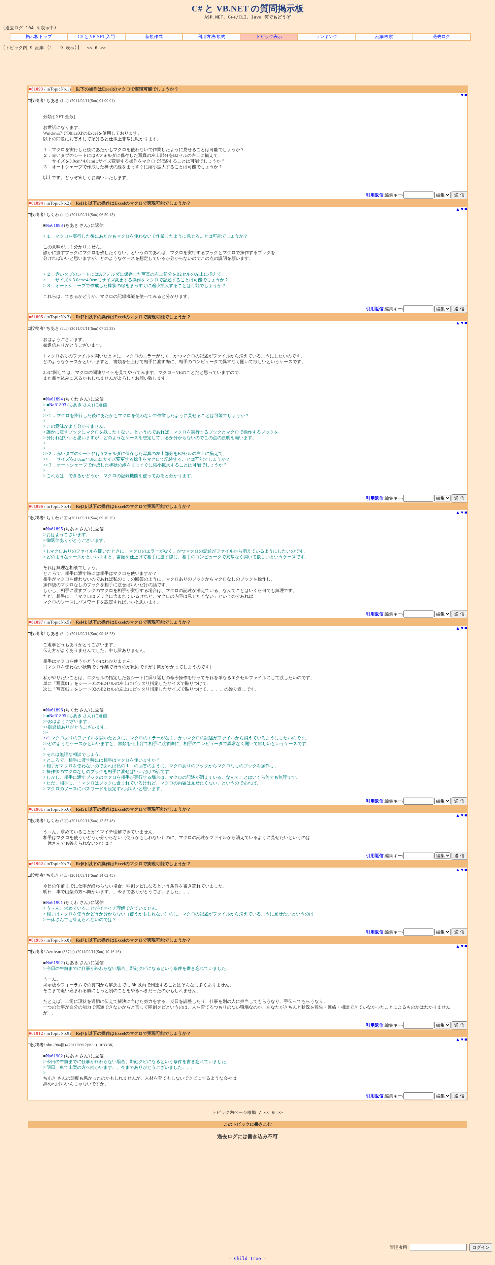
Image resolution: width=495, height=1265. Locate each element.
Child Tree (247, 1258)
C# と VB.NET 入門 (96, 36)
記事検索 (384, 36)
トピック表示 (269, 36)
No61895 (54, 529)
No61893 (54, 225)
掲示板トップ (39, 36)
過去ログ (441, 36)
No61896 (54, 710)
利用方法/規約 (211, 36)
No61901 (54, 902)
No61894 (54, 399)
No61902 (54, 962)
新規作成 (154, 36)
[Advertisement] (247, 70)
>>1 (46, 738)
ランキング (326, 36)
